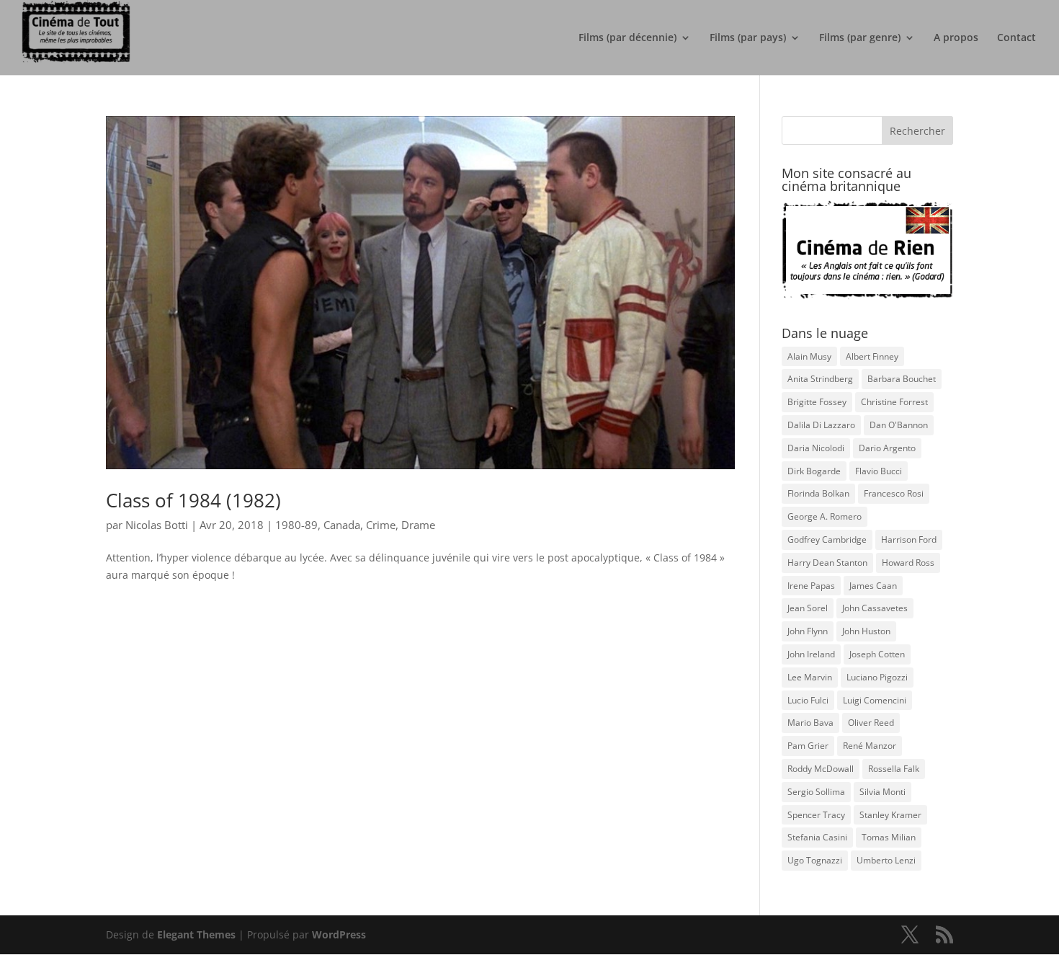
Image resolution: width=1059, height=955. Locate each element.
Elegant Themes (196, 934)
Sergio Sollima (816, 792)
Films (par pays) (748, 38)
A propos (956, 38)
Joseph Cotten (877, 654)
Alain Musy (809, 356)
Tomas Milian (889, 837)
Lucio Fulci (807, 700)
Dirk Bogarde (814, 471)
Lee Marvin (809, 677)
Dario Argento (887, 448)
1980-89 (296, 525)
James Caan (873, 585)
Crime (381, 525)
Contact (1016, 38)
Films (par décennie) (627, 38)
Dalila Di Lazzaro (821, 425)
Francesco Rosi (894, 493)
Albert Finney (872, 356)
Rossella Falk (893, 769)
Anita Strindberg (820, 379)
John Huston (866, 631)
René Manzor (869, 745)
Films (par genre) (860, 38)
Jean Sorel (807, 608)
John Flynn (807, 631)
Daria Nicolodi (815, 448)
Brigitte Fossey (816, 402)
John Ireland (811, 654)
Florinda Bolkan (818, 493)
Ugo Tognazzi (814, 860)
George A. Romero (824, 516)
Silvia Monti (882, 792)
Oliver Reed (871, 722)
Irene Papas (811, 585)
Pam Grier (807, 745)
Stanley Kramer (890, 815)
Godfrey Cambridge (827, 539)
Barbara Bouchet (901, 379)
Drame (418, 525)
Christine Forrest (894, 402)
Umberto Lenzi (886, 860)
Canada (341, 525)
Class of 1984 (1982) (193, 500)
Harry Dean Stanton (827, 562)
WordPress (339, 934)
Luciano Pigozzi (877, 677)
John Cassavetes (875, 608)
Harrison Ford (909, 539)
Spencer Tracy (816, 815)
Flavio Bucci (878, 471)
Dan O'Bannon (899, 425)
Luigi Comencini (874, 700)
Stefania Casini (817, 837)
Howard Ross (908, 562)
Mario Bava (810, 722)
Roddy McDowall (820, 769)
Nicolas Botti (156, 525)
